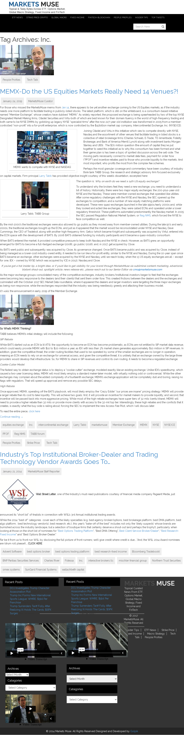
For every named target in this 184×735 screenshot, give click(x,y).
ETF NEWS (17, 17)
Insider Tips (132, 630)
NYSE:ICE (169, 424)
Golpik (134, 731)
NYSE (156, 424)
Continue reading (11, 416)
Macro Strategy (156, 633)
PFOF (6, 433)
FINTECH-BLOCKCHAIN (99, 17)
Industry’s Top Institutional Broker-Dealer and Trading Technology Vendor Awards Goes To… (79, 458)
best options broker (38, 551)
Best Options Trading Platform (75, 530)
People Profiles (11, 79)
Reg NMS (145, 215)
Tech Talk (32, 79)
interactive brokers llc (100, 560)
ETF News (150, 630)
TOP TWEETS (157, 17)
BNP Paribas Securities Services (21, 560)
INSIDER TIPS (141, 17)
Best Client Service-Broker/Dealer (138, 530)
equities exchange (13, 424)
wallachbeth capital (73, 569)
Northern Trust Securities (166, 560)
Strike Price (33, 442)
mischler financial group (133, 560)
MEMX (143, 424)
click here (34, 411)
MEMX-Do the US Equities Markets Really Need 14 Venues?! (89, 91)
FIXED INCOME (77, 17)
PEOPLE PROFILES (123, 17)
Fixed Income (134, 633)
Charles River (51, 560)
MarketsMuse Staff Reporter (44, 471)
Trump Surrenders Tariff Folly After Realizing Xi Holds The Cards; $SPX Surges (30, 610)
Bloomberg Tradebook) (146, 551)
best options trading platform (72, 551)
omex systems (11, 569)
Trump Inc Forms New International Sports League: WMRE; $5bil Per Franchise (30, 599)
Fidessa (69, 560)
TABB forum (38, 433)
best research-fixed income (111, 551)
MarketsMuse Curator (40, 101)
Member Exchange (124, 424)
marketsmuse (99, 424)
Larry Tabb (45, 175)
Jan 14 (65, 107)
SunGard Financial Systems (41, 569)
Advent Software (12, 551)
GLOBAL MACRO (59, 17)
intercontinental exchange (53, 424)
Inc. (31, 424)
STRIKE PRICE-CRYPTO (37, 17)
